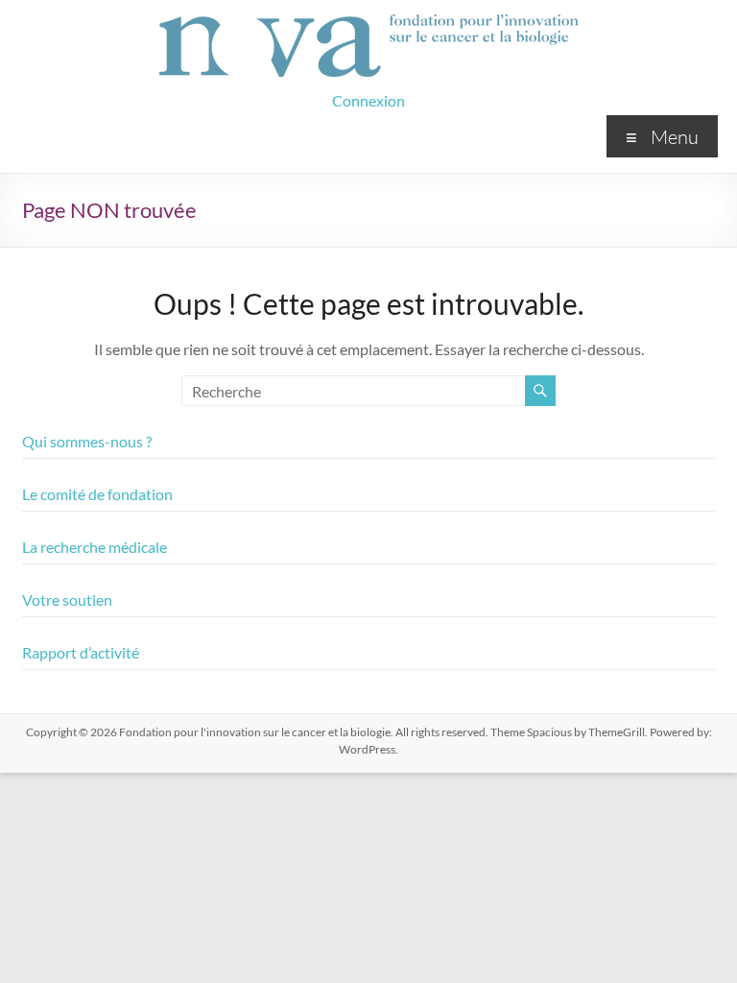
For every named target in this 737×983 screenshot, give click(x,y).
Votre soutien (67, 599)
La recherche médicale (94, 547)
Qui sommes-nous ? (87, 441)
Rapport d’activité (80, 652)
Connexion (368, 100)
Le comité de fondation (97, 494)
